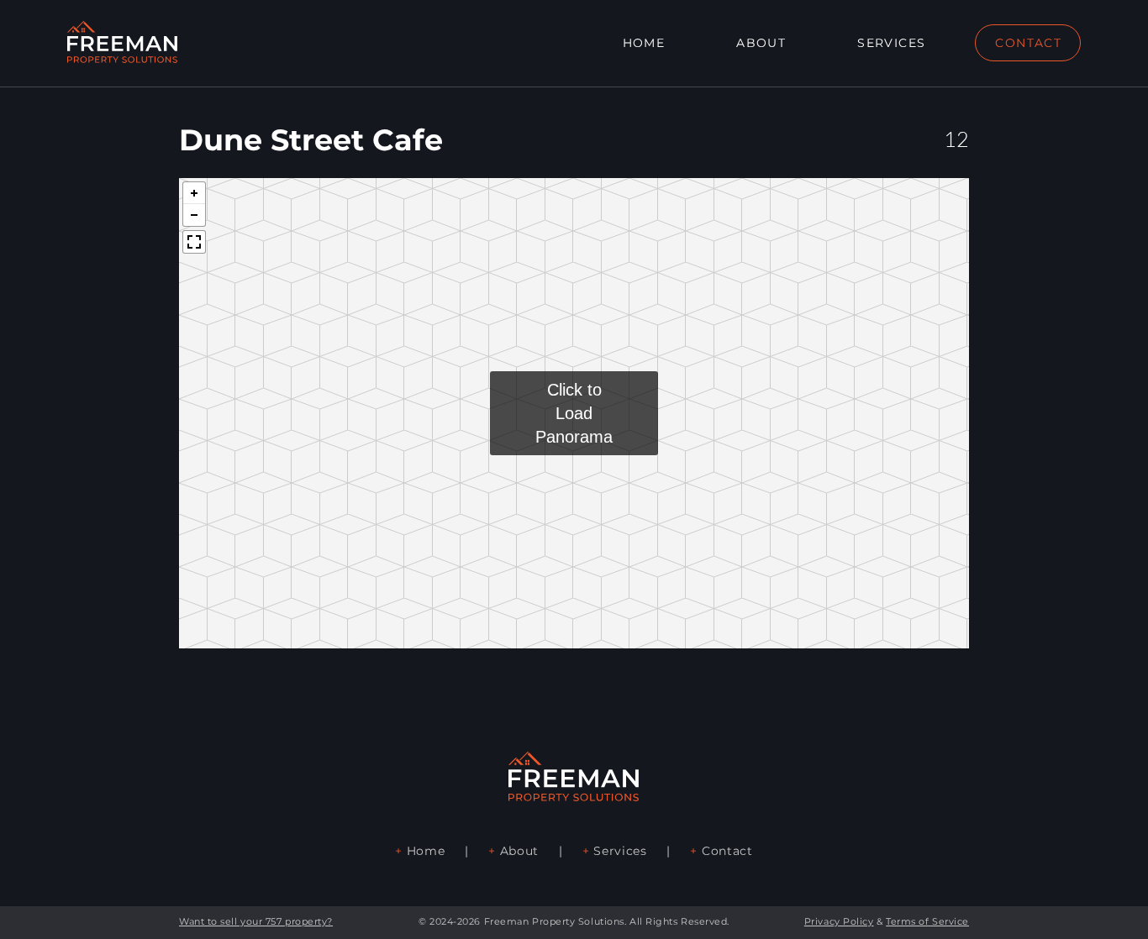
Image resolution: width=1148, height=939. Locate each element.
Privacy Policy (839, 921)
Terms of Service (927, 921)
